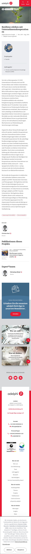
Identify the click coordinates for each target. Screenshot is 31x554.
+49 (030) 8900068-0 (16, 424)
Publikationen (15, 496)
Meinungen (15, 508)
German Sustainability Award (15, 480)
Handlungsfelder (15, 487)
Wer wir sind (15, 461)
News (15, 514)
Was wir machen (9, 9)
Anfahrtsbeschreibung (15, 409)
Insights (15, 511)
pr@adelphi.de (16, 436)
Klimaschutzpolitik (21, 215)
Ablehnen (9, 550)
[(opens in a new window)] (21, 451)
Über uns (15, 464)
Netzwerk (15, 474)
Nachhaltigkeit (15, 477)
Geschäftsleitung (15, 466)
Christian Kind (5, 233)
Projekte (15, 493)
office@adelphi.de (16, 426)
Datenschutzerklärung (21, 542)
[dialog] (15, 535)
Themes (15, 490)
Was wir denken (15, 505)
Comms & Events (15, 498)
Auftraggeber (15, 472)
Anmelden (15, 314)
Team (15, 469)
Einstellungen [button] (6, 544)
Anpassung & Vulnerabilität (9, 215)
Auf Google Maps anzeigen (14, 413)
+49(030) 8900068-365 (16, 433)
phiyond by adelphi (15, 501)
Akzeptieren (20, 550)
